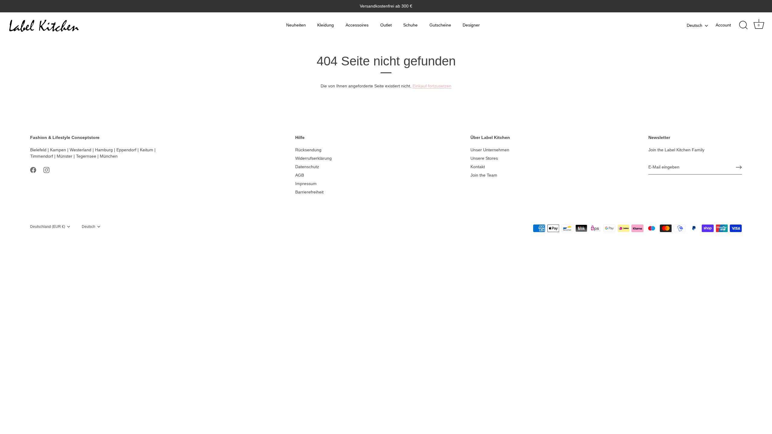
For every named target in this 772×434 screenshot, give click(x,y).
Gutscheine (440, 25)
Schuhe (410, 25)
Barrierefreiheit (309, 192)
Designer (471, 25)
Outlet (386, 25)
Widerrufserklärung (313, 158)
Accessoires (357, 25)
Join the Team (483, 175)
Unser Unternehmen (489, 149)
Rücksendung (308, 149)
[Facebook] (33, 169)
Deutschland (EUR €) (47, 227)
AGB (299, 175)
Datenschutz (307, 166)
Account (723, 25)
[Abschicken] (739, 167)
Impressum (306, 183)
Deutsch (694, 25)
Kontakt (477, 166)
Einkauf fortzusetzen (432, 85)
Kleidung (325, 25)
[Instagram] (46, 169)
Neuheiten (296, 25)
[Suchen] (743, 25)
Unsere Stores (484, 158)
